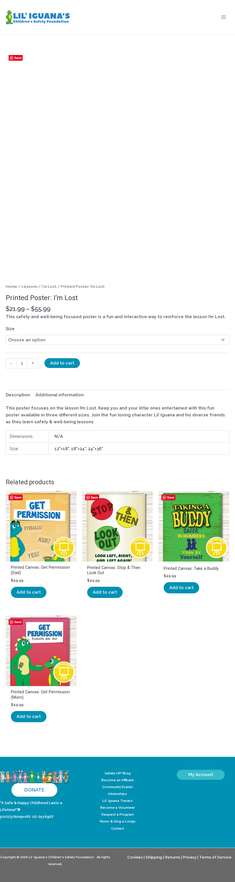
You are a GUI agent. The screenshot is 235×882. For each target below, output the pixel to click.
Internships (117, 794)
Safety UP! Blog (118, 773)
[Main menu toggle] (223, 17)
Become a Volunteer (117, 808)
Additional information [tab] (60, 394)
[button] (34, 790)
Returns (172, 857)
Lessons (29, 286)
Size (10, 328)
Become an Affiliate (117, 780)
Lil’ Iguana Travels (118, 801)
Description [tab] (18, 394)
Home (11, 286)
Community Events (117, 787)
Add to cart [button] (29, 592)
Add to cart (62, 363)
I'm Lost (49, 286)
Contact (117, 828)
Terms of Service (215, 857)
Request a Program (117, 814)
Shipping (154, 857)
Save (17, 58)
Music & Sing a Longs (118, 821)
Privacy (189, 857)
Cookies (135, 857)
